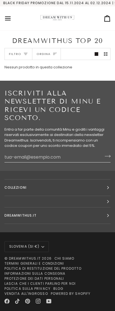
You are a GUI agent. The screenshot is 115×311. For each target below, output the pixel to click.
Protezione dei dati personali (34, 278)
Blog (58, 288)
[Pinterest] (27, 301)
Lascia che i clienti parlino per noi (40, 283)
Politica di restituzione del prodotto (43, 268)
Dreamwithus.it (25, 258)
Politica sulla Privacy (27, 288)
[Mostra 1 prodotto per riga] (96, 54)
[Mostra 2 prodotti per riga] (105, 54)
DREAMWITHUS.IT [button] (20, 215)
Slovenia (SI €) (24, 246)
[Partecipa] (106, 156)
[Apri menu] (12, 18)
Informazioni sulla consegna (34, 273)
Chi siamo (64, 258)
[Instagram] (38, 301)
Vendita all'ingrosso (26, 293)
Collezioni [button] (15, 187)
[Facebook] (6, 301)
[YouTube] (48, 301)
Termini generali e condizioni (34, 263)
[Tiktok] (17, 301)
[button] (57, 201)
